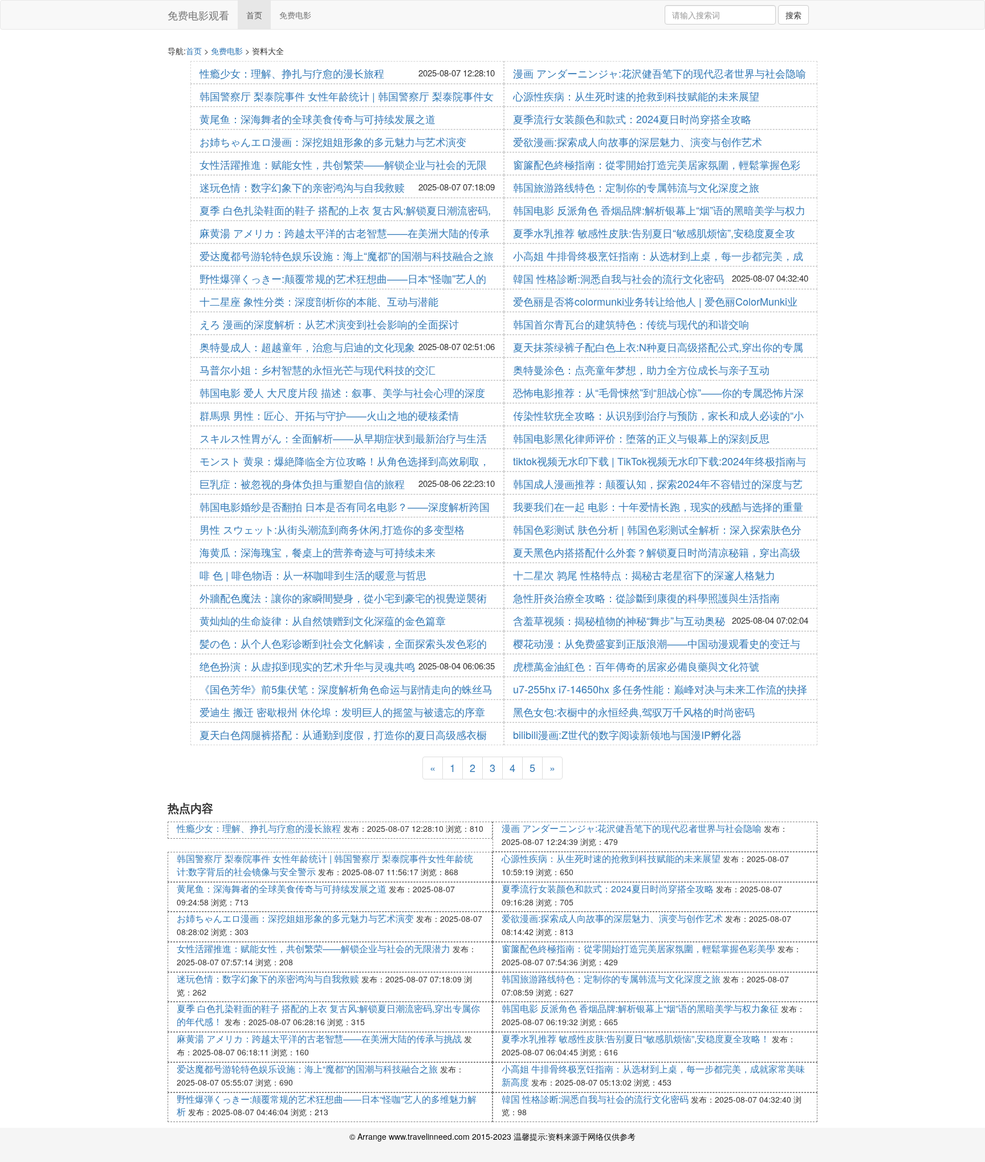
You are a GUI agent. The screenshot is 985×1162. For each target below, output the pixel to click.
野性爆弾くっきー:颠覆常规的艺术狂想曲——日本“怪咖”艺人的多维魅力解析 (327, 1105)
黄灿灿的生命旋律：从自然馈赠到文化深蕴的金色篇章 (323, 620)
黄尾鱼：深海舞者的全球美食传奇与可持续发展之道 (317, 118)
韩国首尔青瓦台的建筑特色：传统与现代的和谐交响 (631, 323)
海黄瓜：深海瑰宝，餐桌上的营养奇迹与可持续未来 (317, 552)
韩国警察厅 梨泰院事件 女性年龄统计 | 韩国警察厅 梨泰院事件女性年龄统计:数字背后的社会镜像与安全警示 (325, 865)
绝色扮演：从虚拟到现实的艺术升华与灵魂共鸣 (307, 666)
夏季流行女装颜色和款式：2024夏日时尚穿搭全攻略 (632, 118)
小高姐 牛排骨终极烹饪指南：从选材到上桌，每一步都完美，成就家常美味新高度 (653, 1075)
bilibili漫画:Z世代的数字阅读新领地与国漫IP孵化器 (627, 734)
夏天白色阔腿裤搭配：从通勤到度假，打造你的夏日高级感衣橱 (343, 734)
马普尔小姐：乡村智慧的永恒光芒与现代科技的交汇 (317, 369)
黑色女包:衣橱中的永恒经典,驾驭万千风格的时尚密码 (634, 711)
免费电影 (295, 15)
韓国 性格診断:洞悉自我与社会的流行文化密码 (618, 278)
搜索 (793, 15)
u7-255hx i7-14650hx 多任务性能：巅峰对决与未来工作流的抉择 (660, 688)
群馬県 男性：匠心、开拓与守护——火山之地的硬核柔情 (329, 415)
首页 (254, 15)
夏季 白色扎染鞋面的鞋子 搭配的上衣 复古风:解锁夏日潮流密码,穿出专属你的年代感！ (328, 1015)
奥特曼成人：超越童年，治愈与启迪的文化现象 (307, 346)
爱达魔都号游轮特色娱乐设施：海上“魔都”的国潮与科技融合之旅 (347, 255)
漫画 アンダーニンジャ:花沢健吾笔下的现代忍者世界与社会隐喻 (659, 73)
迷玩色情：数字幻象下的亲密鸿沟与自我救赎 (302, 187)
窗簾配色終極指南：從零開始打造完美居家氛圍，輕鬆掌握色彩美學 (638, 948)
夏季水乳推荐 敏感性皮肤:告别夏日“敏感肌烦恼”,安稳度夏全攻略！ (636, 1038)
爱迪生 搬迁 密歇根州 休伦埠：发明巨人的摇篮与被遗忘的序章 (342, 711)
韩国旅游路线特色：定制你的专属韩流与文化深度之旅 (636, 187)
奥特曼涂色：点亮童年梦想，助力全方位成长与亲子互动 (641, 369)
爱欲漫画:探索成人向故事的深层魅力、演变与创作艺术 (637, 141)
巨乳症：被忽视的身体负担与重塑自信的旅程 (302, 483)
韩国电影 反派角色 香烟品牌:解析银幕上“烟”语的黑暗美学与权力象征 (640, 1008)
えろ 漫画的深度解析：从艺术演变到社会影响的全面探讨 (329, 323)
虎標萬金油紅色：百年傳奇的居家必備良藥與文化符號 (636, 666)
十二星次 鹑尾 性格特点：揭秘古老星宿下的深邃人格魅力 (644, 574)
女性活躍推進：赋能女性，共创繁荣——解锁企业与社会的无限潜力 (313, 948)
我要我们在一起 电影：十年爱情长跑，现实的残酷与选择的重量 (658, 506)
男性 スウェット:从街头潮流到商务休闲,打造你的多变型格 (332, 529)
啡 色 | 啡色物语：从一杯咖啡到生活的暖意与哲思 (313, 574)
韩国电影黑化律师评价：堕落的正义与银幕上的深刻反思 (641, 437)
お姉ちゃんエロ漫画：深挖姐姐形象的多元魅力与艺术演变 (333, 141)
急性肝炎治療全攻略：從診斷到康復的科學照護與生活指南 (646, 597)
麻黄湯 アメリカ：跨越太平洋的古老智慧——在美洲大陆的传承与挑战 (319, 1038)
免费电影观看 (198, 14)
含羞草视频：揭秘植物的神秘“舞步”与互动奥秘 (619, 620)
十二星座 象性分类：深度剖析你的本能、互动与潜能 (319, 301)
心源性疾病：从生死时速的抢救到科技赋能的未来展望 (636, 95)
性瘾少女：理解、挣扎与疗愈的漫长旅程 (292, 73)
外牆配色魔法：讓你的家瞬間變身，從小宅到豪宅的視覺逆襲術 (343, 597)
